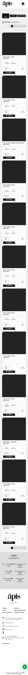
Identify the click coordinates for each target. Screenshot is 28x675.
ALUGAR (4, 610)
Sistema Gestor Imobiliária (16, 673)
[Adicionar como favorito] (21, 69)
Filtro (13, 15)
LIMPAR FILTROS (22, 15)
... (21, 26)
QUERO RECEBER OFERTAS (20, 610)
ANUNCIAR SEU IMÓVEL (19, 612)
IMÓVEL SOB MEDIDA (7, 612)
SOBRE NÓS (16, 608)
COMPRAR (4, 608)
